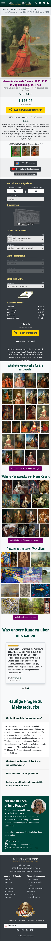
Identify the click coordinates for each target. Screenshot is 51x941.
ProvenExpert (16, 678)
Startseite (5, 9)
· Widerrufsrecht (9, 891)
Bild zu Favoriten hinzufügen (27, 169)
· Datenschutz (8, 888)
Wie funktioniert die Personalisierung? (24, 718)
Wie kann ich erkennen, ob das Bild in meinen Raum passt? (23, 763)
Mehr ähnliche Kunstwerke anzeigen (25, 468)
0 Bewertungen (30, 174)
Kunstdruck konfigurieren (27, 109)
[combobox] (25, 199)
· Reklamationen (9, 894)
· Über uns (7, 897)
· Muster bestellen (33, 897)
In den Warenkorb (27, 332)
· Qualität (30, 885)
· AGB (5, 885)
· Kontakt (7, 879)
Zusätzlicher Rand (12, 196)
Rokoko (23, 9)
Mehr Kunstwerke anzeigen (25, 617)
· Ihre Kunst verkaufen (34, 882)
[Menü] (2, 3)
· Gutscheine (31, 894)
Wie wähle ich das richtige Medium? (22, 773)
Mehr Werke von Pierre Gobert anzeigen (25, 540)
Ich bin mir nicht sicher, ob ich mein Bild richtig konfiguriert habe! (24, 784)
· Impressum (8, 882)
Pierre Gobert (33, 9)
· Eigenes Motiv (32, 879)
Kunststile (14, 9)
